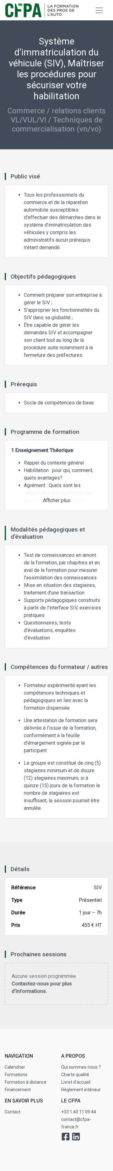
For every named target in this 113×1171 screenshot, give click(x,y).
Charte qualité (75, 1074)
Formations (16, 1074)
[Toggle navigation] (99, 10)
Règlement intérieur (81, 1089)
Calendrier (15, 1067)
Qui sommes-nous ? (81, 1067)
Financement (18, 1089)
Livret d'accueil (75, 1082)
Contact (12, 1111)
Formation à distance (25, 1082)
